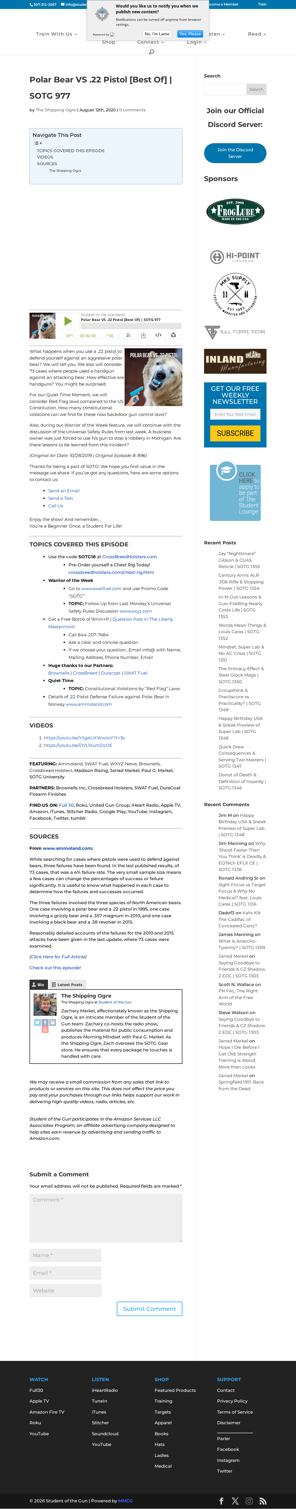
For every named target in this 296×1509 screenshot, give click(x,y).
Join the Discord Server (235, 153)
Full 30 (66, 805)
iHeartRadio (105, 1390)
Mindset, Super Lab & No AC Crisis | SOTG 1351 (241, 653)
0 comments (132, 110)
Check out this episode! (55, 967)
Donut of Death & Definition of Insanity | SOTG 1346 (242, 781)
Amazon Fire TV (46, 1412)
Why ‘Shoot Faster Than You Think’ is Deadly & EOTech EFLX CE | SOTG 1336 (242, 856)
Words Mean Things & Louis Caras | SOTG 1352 (242, 631)
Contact (226, 1390)
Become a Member (221, 4)
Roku (35, 1422)
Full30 (36, 1390)
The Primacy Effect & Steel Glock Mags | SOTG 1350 (241, 675)
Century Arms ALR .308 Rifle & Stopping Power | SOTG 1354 (241, 581)
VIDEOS (45, 157)
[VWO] (115, 34)
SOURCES (47, 163)
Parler (223, 1438)
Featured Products (175, 1390)
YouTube (39, 1433)
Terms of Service (235, 1412)
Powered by (101, 34)
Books (162, 1433)
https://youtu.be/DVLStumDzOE (78, 745)
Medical (163, 1466)
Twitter (224, 1471)
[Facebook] (45, 1022)
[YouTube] (45, 1029)
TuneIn (99, 1401)
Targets (163, 1412)
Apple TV (39, 1401)
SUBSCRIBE (235, 433)
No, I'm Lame (157, 34)
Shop (108, 42)
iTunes (99, 1412)
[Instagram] (52, 1022)
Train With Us (54, 34)
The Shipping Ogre (56, 110)
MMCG (125, 1501)
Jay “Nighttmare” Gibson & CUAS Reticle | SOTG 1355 (239, 560)
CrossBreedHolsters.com (129, 556)
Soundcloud (105, 1433)
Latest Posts (70, 984)
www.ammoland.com (67, 848)
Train (262, 4)
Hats (160, 1444)
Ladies (162, 1455)
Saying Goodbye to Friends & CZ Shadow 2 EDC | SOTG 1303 (242, 969)
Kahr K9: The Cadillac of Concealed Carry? (240, 919)
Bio (41, 984)
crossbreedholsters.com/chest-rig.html (111, 572)
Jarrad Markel (233, 956)
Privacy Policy (232, 1401)
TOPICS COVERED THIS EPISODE (71, 150)
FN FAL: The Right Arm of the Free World (238, 997)
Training (163, 1401)
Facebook (228, 1449)
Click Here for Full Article (58, 956)
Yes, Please (190, 34)
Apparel (163, 1422)
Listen (212, 34)
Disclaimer (228, 1422)
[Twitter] (37, 1022)
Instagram (228, 1460)
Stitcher (100, 1422)
